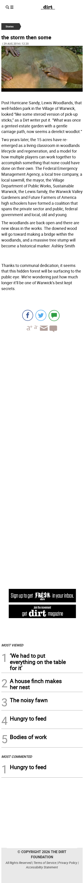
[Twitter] (40, 315)
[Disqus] (42, 397)
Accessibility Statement (42, 867)
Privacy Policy (67, 863)
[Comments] (54, 315)
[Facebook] (27, 315)
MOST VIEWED (12, 645)
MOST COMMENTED (16, 756)
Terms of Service (45, 863)
